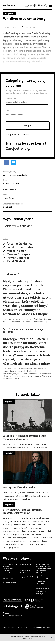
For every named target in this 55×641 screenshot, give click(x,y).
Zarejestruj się (17, 148)
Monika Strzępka (18, 254)
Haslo (8, 110)
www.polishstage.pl (10, 582)
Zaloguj (27, 125)
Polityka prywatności (41, 627)
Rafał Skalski (16, 261)
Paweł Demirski (18, 258)
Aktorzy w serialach (18, 226)
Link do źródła (9, 189)
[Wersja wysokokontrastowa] (34, 5)
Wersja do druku (31, 27)
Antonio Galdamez (19, 243)
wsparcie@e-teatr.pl (42, 588)
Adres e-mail (11, 98)
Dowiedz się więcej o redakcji (26, 577)
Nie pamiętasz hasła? (17, 134)
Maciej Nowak (16, 250)
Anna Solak (8, 198)
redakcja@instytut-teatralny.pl (26, 571)
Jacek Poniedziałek (20, 247)
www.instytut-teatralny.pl (41, 593)
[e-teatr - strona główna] (11, 5)
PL (39, 5)
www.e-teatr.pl (8, 578)
